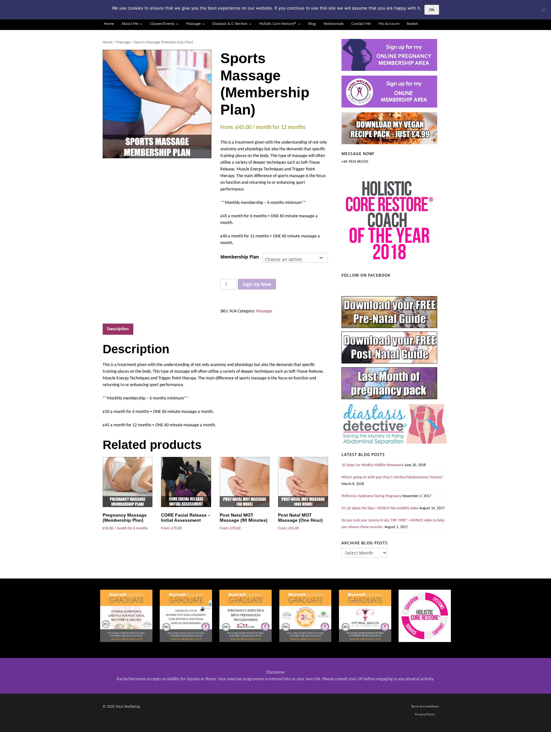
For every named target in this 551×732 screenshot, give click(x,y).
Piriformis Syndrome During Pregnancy (371, 496)
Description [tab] (118, 329)
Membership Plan (239, 257)
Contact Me (361, 24)
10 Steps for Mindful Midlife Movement (372, 465)
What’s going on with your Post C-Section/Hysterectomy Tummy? (392, 477)
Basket (412, 24)
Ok (432, 9)
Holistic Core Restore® (278, 24)
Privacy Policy (425, 714)
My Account (388, 24)
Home (109, 24)
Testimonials (333, 24)
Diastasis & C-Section (229, 24)
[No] (543, 10)
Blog (312, 24)
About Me (129, 24)
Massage (193, 24)
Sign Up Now (257, 284)
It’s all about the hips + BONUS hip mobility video (380, 508)
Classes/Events (162, 24)
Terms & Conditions (425, 706)
